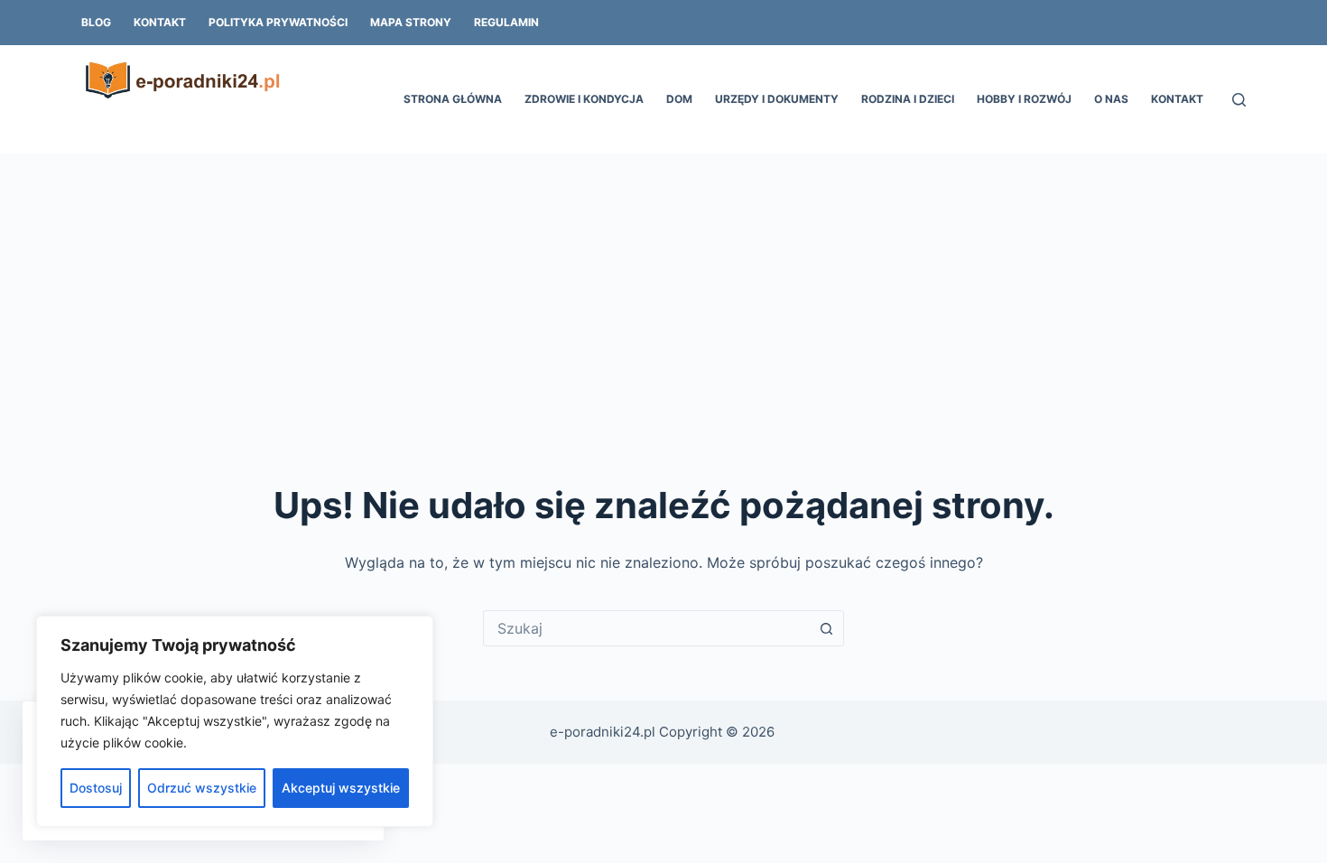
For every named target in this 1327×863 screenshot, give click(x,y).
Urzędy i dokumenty (777, 99)
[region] (234, 721)
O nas (1111, 99)
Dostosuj (96, 787)
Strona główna (453, 99)
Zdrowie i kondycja (584, 99)
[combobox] (646, 628)
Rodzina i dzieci (907, 99)
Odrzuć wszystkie (201, 787)
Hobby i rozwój (1024, 99)
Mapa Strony (410, 22)
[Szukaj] (1239, 100)
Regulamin (506, 22)
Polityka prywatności (278, 22)
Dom (679, 99)
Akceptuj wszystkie (341, 787)
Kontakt (160, 22)
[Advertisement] (663, 288)
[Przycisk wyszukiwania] (826, 628)
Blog (96, 22)
